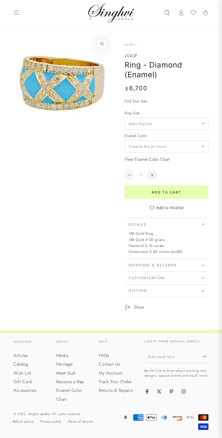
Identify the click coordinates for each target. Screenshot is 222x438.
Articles (21, 355)
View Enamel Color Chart (147, 159)
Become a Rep (70, 382)
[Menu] (16, 13)
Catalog (21, 364)
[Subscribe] (205, 357)
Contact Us (109, 364)
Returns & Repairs (116, 390)
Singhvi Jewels (39, 414)
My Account (110, 373)
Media (62, 355)
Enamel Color (136, 135)
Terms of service (80, 421)
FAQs (104, 355)
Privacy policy (50, 421)
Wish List (22, 373)
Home (129, 45)
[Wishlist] (193, 13)
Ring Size (132, 113)
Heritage (64, 364)
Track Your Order (115, 382)
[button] (167, 13)
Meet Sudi (66, 373)
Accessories (25, 390)
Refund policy (23, 421)
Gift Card (23, 382)
